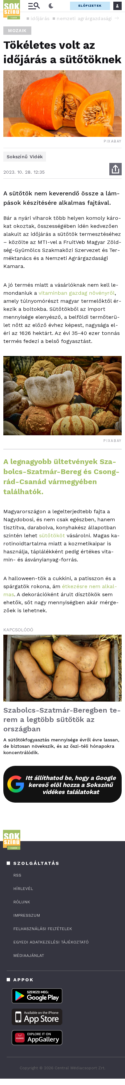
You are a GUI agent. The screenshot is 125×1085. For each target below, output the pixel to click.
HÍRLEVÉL (23, 888)
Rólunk (21, 902)
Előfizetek (90, 5)
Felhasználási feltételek (42, 928)
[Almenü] (34, 6)
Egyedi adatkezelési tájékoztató (51, 942)
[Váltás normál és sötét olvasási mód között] (51, 6)
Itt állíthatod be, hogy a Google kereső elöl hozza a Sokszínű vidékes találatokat (70, 784)
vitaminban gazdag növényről (77, 293)
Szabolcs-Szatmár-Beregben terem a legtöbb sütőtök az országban (62, 719)
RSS (17, 875)
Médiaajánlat (28, 955)
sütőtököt (52, 535)
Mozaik (17, 30)
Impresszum (26, 915)
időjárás (40, 18)
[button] (117, 18)
